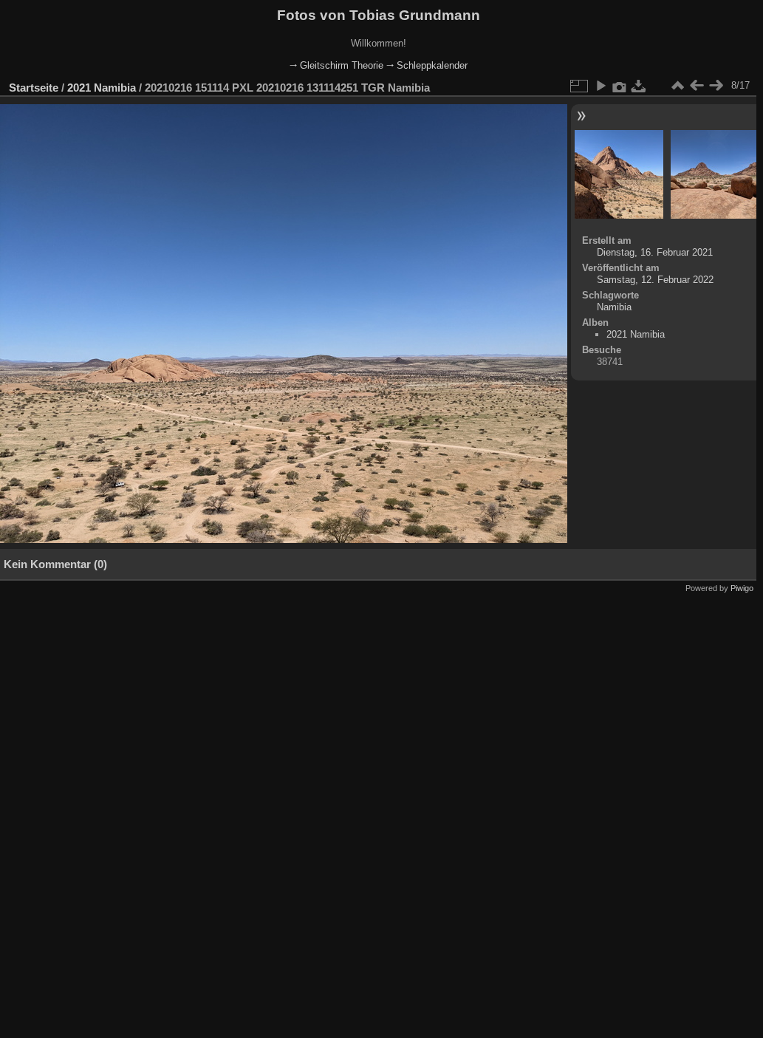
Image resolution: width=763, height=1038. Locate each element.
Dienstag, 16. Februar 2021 (655, 252)
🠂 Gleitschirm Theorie (336, 65)
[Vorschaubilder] (677, 85)
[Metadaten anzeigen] (619, 85)
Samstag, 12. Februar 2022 (655, 279)
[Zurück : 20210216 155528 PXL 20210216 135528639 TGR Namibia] (696, 85)
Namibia (614, 307)
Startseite (33, 87)
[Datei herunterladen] (639, 85)
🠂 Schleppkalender (427, 65)
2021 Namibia (101, 87)
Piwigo (742, 588)
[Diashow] (600, 85)
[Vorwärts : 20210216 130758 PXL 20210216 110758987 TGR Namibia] (715, 85)
